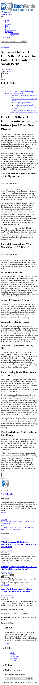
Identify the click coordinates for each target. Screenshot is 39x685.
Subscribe (25, 614)
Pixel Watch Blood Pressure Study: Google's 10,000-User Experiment (16, 590)
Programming (14, 34)
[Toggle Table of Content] (2, 88)
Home (7, 20)
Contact (12, 655)
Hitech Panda (8, 69)
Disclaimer (13, 658)
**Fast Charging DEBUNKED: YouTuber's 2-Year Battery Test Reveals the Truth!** (18, 544)
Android (8, 24)
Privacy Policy (15, 660)
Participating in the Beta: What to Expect (24, 110)
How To (8, 28)
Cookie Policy (14, 656)
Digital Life (9, 32)
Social (12, 36)
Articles (3, 512)
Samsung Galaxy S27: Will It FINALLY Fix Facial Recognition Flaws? (19, 568)
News (7, 22)
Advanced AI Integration (23, 102)
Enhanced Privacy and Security (25, 104)
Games (7, 37)
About (7, 643)
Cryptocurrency (10, 30)
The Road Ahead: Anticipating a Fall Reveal (25, 112)
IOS (6, 26)
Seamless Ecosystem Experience (25, 105)
